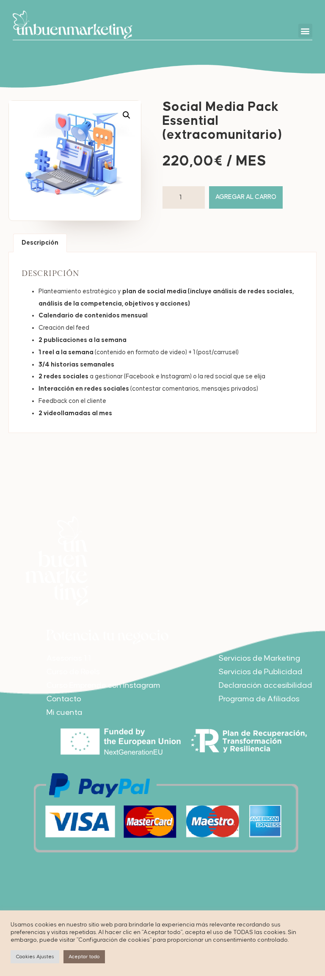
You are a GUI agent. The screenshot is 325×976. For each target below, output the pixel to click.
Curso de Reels (73, 672)
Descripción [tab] (40, 243)
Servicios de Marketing (259, 658)
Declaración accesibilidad (265, 685)
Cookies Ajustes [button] (35, 956)
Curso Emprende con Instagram (103, 685)
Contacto (64, 699)
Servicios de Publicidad (261, 672)
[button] (305, 31)
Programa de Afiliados (259, 699)
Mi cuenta (65, 713)
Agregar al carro (245, 197)
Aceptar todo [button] (84, 956)
